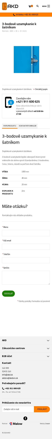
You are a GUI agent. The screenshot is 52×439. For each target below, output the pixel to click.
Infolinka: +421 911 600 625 (26, 14)
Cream (47, 423)
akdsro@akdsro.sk (10, 378)
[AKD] (15, 6)
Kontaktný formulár (27, 126)
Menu (44, 6)
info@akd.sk (7, 374)
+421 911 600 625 (28, 101)
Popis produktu (9, 126)
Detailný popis (41, 89)
